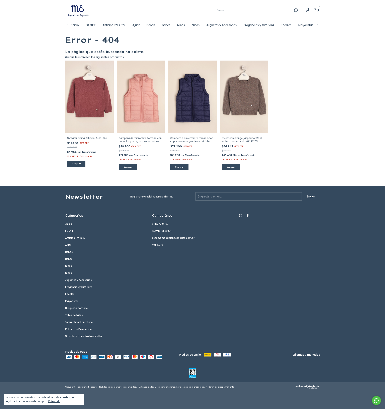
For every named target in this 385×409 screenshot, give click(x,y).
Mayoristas (305, 25)
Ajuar (136, 25)
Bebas (150, 25)
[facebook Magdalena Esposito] (247, 215)
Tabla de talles (74, 315)
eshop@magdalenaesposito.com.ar (173, 237)
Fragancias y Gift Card (258, 25)
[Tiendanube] (307, 388)
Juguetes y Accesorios (221, 25)
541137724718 (160, 223)
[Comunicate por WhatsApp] (376, 400)
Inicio (75, 25)
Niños (196, 25)
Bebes (166, 25)
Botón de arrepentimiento (221, 387)
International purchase (79, 322)
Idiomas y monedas (306, 354)
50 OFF (91, 25)
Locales (286, 25)
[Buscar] (295, 10)
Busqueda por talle (76, 308)
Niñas (181, 25)
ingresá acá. (198, 387)
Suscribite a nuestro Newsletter (83, 336)
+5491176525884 (162, 230)
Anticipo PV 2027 (114, 25)
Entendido (54, 401)
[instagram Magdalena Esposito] (240, 215)
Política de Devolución (78, 329)
